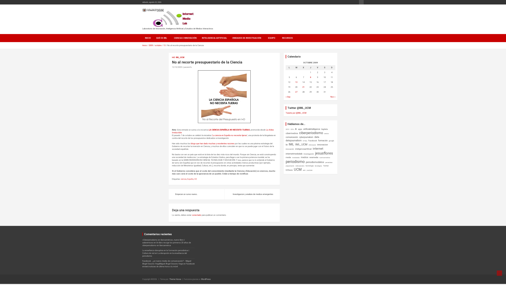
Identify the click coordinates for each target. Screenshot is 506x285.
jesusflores (324, 153)
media (288, 157)
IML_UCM (180, 57)
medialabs (296, 157)
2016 (292, 129)
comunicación (292, 137)
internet (318, 148)
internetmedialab (294, 153)
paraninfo (188, 67)
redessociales (299, 166)
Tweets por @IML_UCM (296, 113)
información (312, 145)
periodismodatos (315, 162)
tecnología (310, 166)
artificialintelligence (311, 129)
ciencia (183, 179)
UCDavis (289, 170)
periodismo (295, 161)
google (331, 141)
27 (296, 92)
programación (290, 166)
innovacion (322, 144)
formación (323, 140)
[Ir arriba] (499, 273)
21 (303, 87)
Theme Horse (175, 279)
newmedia (313, 157)
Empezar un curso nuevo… (186, 194)
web (304, 170)
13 (296, 82)
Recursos (287, 38)
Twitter (326, 166)
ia (287, 144)
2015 (287, 129)
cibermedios (292, 133)
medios (304, 157)
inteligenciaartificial (303, 149)
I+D (173, 57)
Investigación (309, 154)
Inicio (148, 38)
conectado (196, 215)
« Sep (288, 97)
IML (291, 144)
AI (296, 129)
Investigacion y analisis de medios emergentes (253, 194)
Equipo (271, 38)
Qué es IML (161, 38)
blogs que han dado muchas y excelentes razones (212, 143)
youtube (309, 170)
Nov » (332, 97)
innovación (290, 149)
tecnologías (318, 166)
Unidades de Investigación (246, 38)
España (190, 179)
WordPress (206, 279)
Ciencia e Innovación (185, 38)
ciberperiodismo (311, 133)
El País (305, 141)
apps (300, 129)
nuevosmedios (324, 157)
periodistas (328, 162)
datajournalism (294, 140)
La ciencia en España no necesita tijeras (229, 135)
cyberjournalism (306, 137)
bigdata (324, 129)
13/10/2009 (177, 67)
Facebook (312, 140)
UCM (298, 169)
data (316, 137)
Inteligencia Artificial (214, 38)
